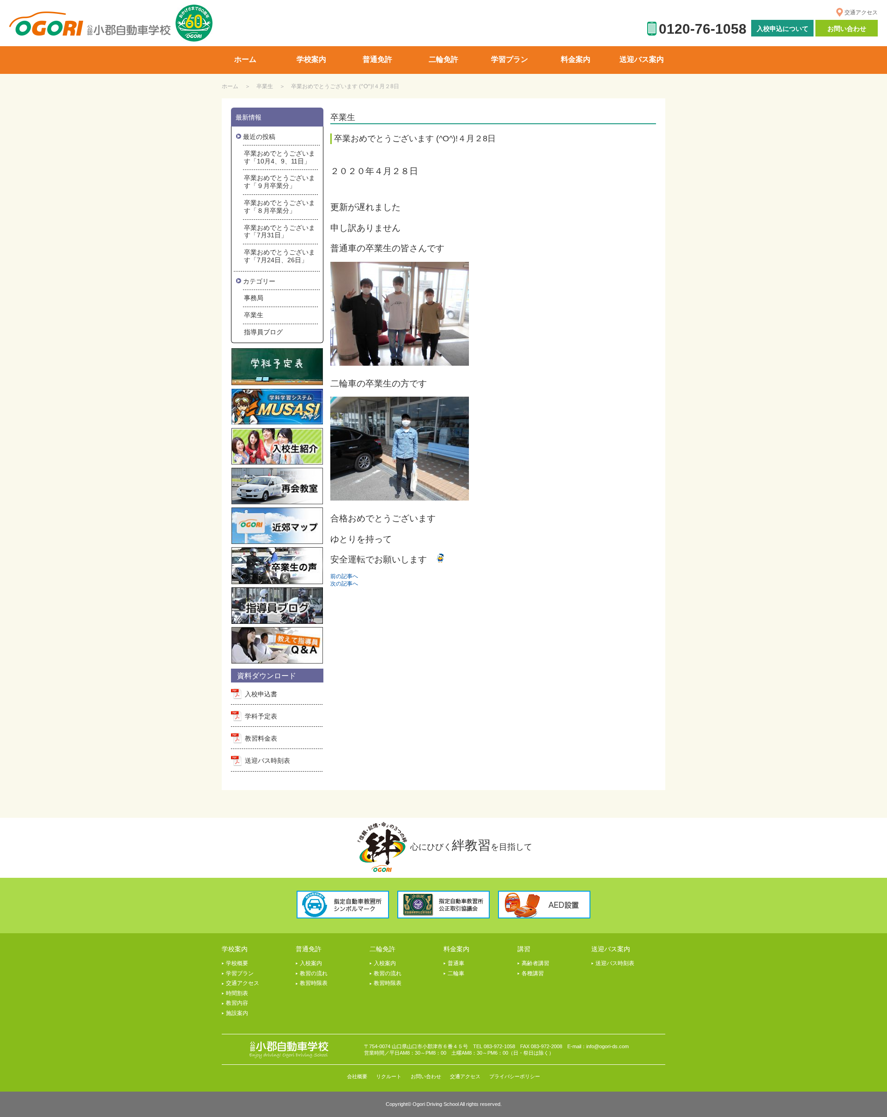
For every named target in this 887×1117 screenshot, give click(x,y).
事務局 (253, 298)
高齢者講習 (535, 963)
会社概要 (357, 1076)
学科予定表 (261, 716)
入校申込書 (261, 694)
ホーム (230, 86)
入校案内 (311, 963)
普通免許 (309, 949)
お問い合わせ (846, 28)
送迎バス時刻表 (267, 760)
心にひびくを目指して (471, 845)
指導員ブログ (263, 332)
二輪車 (456, 973)
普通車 (456, 963)
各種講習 (533, 973)
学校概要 (237, 963)
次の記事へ (344, 583)
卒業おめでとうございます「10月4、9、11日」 (279, 157)
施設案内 (237, 1013)
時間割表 (237, 993)
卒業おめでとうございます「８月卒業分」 (279, 206)
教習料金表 (261, 738)
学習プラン (240, 973)
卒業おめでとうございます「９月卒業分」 (279, 181)
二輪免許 (382, 949)
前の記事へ (344, 576)
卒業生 (264, 86)
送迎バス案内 (610, 949)
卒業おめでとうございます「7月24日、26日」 (279, 256)
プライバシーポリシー (514, 1076)
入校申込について (782, 28)
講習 (523, 949)
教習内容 (237, 1003)
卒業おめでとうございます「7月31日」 (279, 231)
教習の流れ (314, 973)
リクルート (388, 1076)
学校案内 (235, 949)
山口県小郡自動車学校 (90, 24)
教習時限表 (314, 983)
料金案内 (456, 949)
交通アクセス (861, 12)
